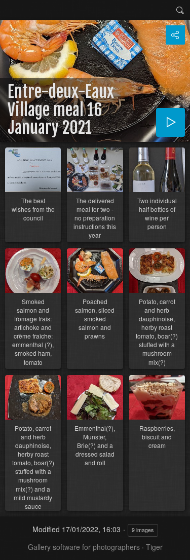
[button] (12, 548)
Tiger (154, 547)
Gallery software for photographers (84, 547)
